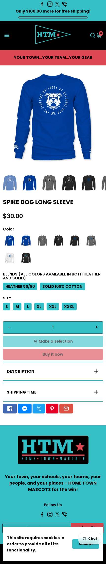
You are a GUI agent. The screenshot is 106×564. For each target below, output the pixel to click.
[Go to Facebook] (42, 4)
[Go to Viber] (64, 4)
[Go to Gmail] (66, 408)
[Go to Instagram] (50, 4)
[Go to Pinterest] (52, 408)
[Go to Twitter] (57, 4)
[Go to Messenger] (25, 408)
